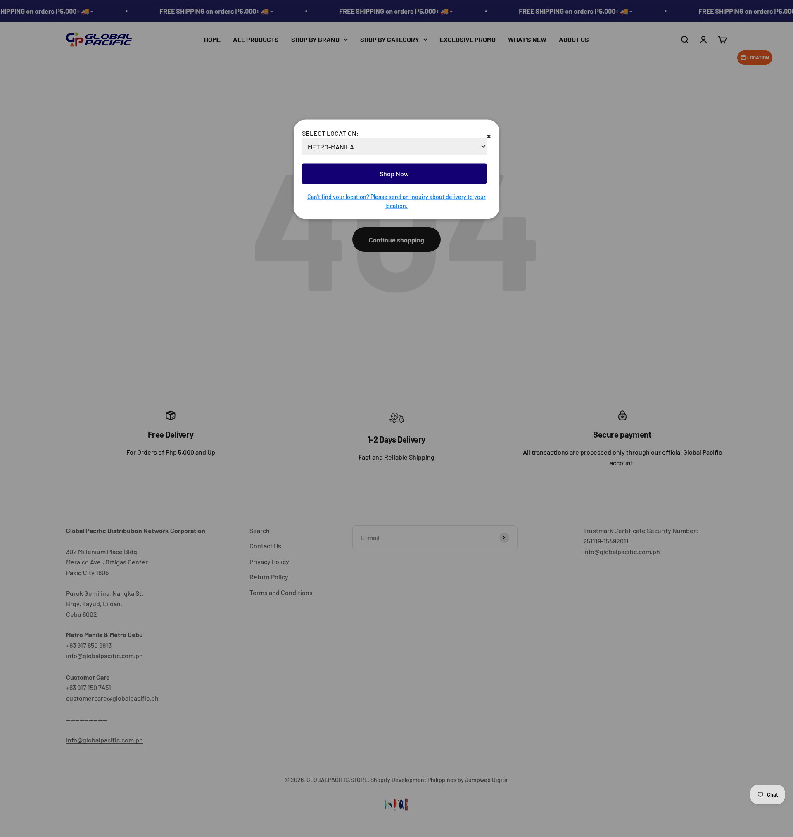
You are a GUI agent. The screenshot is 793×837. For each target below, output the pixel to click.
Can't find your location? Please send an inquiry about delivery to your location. (396, 201)
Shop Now (394, 174)
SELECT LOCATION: (330, 133)
